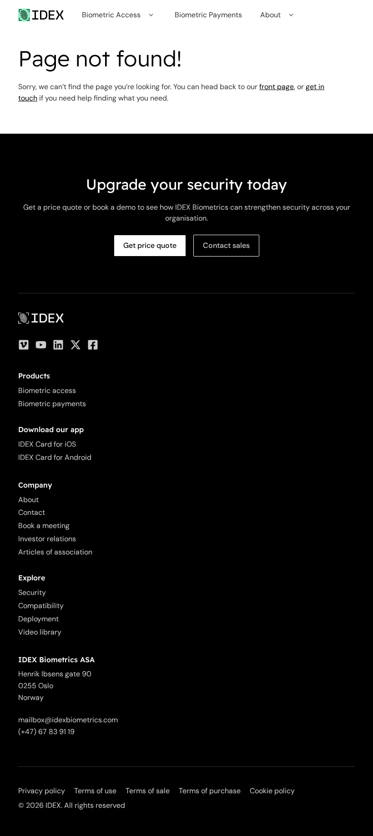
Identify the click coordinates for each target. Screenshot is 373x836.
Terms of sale (148, 791)
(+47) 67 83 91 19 (46, 731)
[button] (150, 15)
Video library (39, 632)
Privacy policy (41, 791)
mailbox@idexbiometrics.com (68, 720)
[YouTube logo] (40, 344)
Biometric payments (52, 403)
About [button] (270, 15)
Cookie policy (272, 791)
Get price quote (149, 245)
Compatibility (41, 605)
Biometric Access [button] (111, 15)
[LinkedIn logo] (58, 344)
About (28, 499)
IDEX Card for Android (54, 457)
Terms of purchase (210, 791)
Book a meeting (44, 525)
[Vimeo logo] (23, 344)
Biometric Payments (208, 15)
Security (32, 592)
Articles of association (55, 552)
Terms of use (95, 791)
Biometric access (47, 390)
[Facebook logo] (92, 344)
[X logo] (75, 344)
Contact (31, 512)
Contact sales (226, 245)
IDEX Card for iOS (47, 444)
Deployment (38, 619)
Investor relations (47, 539)
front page (276, 86)
